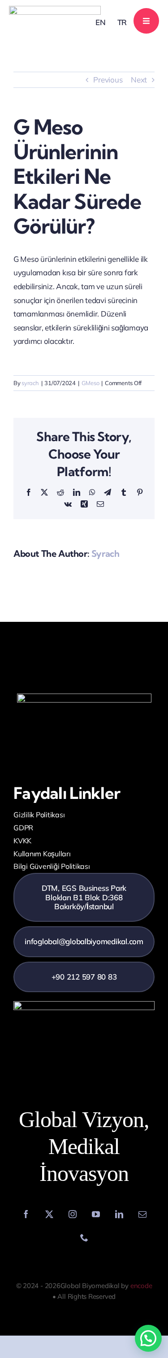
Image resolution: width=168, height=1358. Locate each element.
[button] (148, 1338)
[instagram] (72, 1214)
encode (141, 1285)
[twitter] (49, 1214)
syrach (30, 382)
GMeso (90, 382)
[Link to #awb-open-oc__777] (146, 21)
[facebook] (26, 1214)
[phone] (84, 1237)
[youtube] (95, 1214)
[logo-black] (55, 9)
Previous (107, 79)
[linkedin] (119, 1214)
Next (139, 79)
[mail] (142, 1214)
